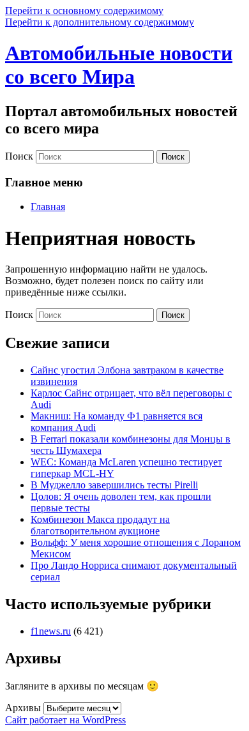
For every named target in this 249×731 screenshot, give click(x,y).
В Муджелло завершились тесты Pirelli (114, 484)
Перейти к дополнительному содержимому (99, 22)
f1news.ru (51, 631)
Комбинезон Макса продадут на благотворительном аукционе (100, 525)
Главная (48, 206)
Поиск (19, 156)
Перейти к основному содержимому (84, 10)
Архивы (23, 707)
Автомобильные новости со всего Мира (118, 64)
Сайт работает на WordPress (65, 719)
